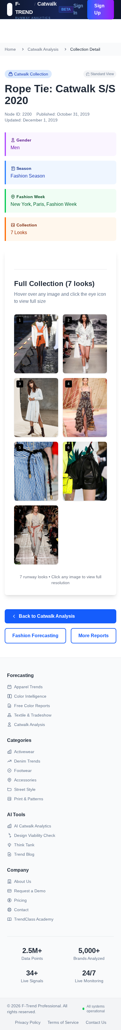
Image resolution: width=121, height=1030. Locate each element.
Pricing (20, 900)
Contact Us (96, 1022)
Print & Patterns (28, 798)
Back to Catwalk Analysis (47, 616)
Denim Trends (27, 761)
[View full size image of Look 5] (36, 471)
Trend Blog (24, 854)
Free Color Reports (32, 705)
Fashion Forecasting (35, 635)
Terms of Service (63, 1022)
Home (10, 49)
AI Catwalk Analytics (32, 826)
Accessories (25, 780)
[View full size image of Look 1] (36, 343)
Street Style (25, 789)
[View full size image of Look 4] (85, 407)
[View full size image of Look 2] (85, 343)
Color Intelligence (30, 696)
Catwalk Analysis (43, 49)
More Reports (93, 635)
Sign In (78, 9)
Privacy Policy (28, 1022)
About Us (22, 881)
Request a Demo (30, 890)
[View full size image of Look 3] (36, 407)
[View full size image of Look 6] (85, 471)
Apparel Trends (28, 686)
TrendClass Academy (33, 919)
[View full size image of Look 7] (36, 534)
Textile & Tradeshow (32, 715)
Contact (21, 909)
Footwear (23, 770)
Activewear (24, 751)
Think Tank (24, 844)
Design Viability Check (34, 835)
